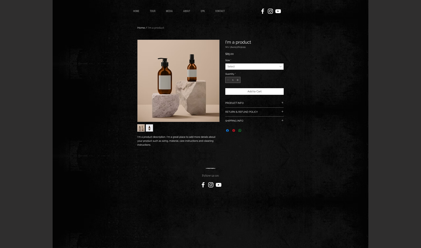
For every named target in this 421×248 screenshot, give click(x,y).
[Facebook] (262, 11)
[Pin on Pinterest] (234, 130)
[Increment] (238, 80)
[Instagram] (270, 11)
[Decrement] (228, 80)
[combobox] (254, 66)
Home (141, 27)
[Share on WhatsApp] (240, 130)
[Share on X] (246, 130)
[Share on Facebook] (227, 130)
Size (228, 60)
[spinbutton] (233, 80)
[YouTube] (278, 11)
